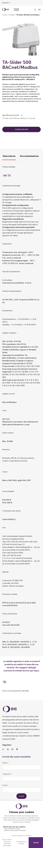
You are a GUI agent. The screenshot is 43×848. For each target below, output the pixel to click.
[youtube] (8, 749)
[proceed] (22, 115)
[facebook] (17, 749)
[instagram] (12, 749)
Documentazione (29, 156)
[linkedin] (3, 749)
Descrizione (9, 156)
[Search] (35, 9)
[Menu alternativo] (39, 9)
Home (4, 15)
